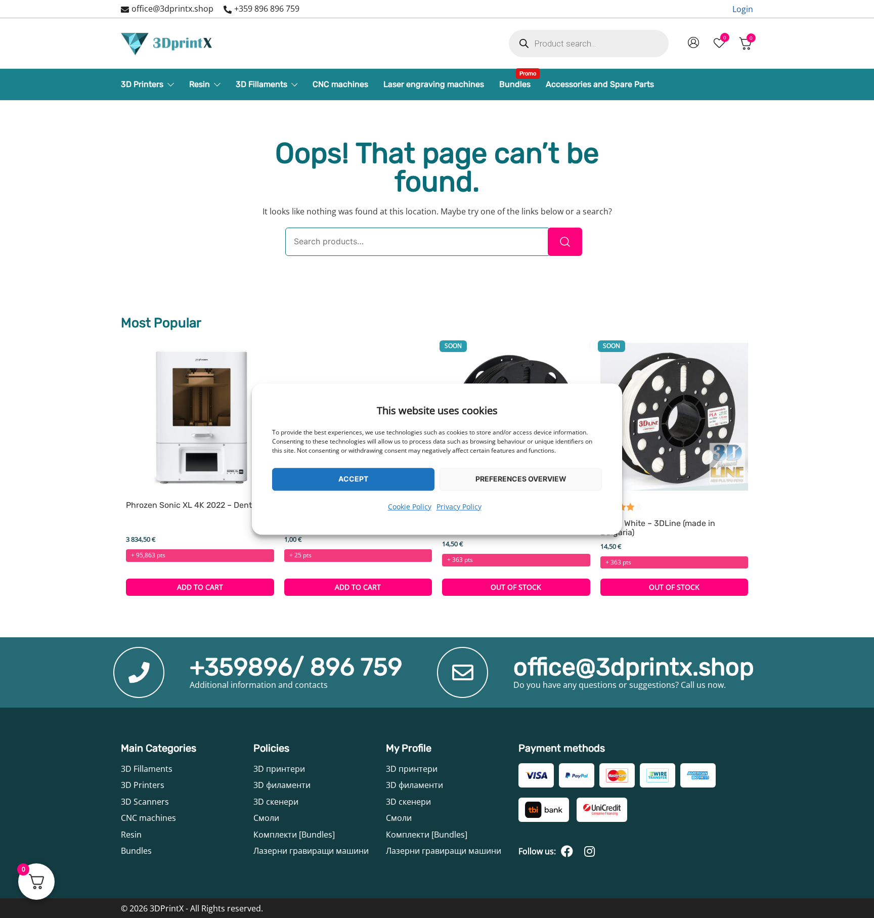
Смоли (266, 817)
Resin (199, 84)
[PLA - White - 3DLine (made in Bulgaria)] (674, 417)
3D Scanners (145, 801)
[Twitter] (589, 851)
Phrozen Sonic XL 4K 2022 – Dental (192, 505)
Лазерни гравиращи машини (311, 850)
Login (742, 9)
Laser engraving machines (433, 84)
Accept (353, 478)
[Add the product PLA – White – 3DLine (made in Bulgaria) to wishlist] (739, 471)
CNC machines (340, 84)
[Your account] (693, 43)
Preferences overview (520, 478)
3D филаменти (282, 785)
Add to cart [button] (200, 587)
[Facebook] (567, 851)
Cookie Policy (409, 506)
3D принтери (279, 768)
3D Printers (142, 84)
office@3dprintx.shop (172, 8)
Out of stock (516, 587)
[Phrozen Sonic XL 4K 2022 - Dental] (200, 417)
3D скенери (275, 801)
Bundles (515, 81)
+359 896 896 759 (266, 8)
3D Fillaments (261, 84)
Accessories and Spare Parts (600, 84)
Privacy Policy (459, 506)
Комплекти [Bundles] (294, 834)
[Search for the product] (565, 242)
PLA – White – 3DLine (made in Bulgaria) (657, 528)
